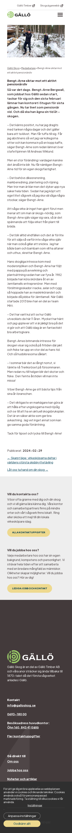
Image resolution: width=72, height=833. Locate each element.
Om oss (13, 761)
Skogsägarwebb (50, 5)
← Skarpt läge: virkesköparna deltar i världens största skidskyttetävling (31, 460)
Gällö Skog (13, 68)
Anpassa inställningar (22, 816)
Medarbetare (28, 68)
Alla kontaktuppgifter (28, 532)
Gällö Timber (24, 5)
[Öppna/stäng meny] (60, 14)
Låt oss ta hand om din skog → (27, 470)
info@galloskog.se (21, 705)
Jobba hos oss (17, 770)
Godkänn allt (22, 823)
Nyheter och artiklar (22, 779)
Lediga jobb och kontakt (29, 588)
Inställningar (35, 805)
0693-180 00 (17, 714)
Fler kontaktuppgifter (23, 736)
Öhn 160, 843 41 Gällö (23, 727)
